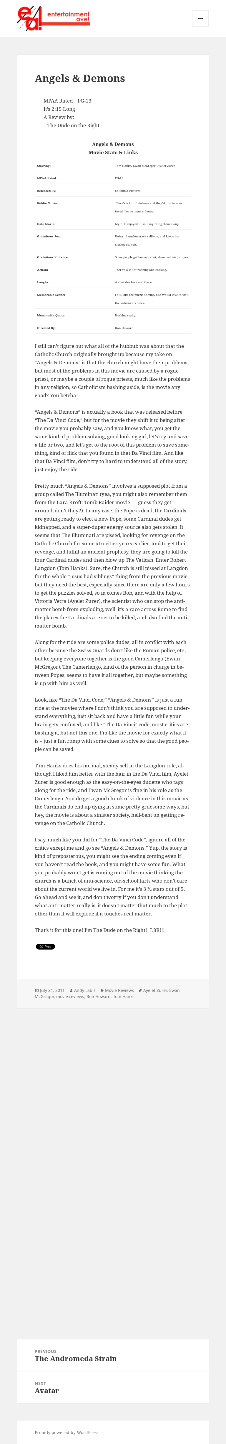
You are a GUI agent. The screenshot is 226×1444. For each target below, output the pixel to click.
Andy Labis (85, 990)
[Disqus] (113, 1081)
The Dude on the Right (73, 125)
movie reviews (70, 996)
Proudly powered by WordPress (66, 1432)
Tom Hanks (123, 996)
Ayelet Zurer (155, 990)
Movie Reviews (119, 990)
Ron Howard (99, 996)
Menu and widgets (200, 26)
